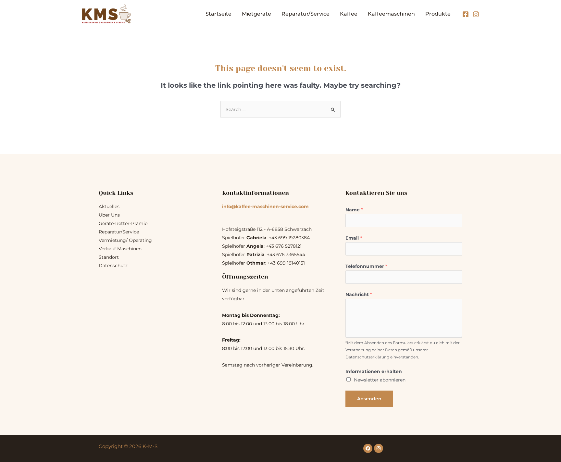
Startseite (218, 14)
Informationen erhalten (373, 371)
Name (354, 210)
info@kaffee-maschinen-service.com (265, 206)
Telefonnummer (366, 266)
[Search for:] (280, 109)
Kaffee (348, 14)
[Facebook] (465, 14)
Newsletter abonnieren (379, 380)
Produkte (438, 14)
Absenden (369, 399)
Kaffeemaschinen (391, 14)
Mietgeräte (256, 14)
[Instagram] (476, 14)
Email (353, 238)
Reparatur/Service (305, 14)
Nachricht (358, 294)
